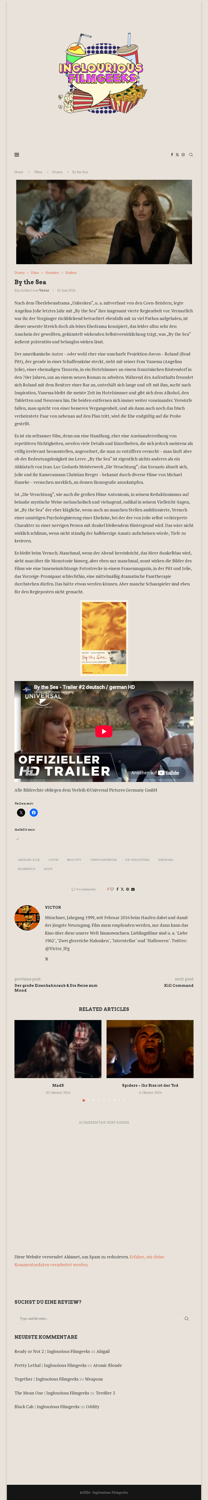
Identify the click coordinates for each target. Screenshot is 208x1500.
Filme (38, 172)
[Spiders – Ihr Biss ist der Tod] (150, 1049)
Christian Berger (103, 860)
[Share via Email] (133, 889)
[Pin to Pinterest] (127, 889)
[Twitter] (177, 154)
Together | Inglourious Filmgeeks (46, 1379)
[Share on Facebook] (117, 889)
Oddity (92, 1406)
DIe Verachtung (137, 860)
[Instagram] (183, 154)
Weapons (94, 1379)
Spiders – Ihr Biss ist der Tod (150, 1085)
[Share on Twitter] (122, 889)
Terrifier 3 (105, 1393)
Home (18, 172)
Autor (53, 860)
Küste (48, 869)
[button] (21, 1060)
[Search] (191, 154)
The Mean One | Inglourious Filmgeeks (51, 1393)
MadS (58, 1085)
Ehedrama (166, 860)
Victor (44, 290)
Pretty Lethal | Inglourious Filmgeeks (50, 1365)
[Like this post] (112, 889)
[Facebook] (172, 154)
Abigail (103, 1351)
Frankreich (26, 869)
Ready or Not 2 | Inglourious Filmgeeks (52, 1351)
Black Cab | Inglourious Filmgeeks (46, 1406)
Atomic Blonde (107, 1365)
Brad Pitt (74, 860)
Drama (57, 172)
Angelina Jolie (29, 860)
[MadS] (57, 1049)
